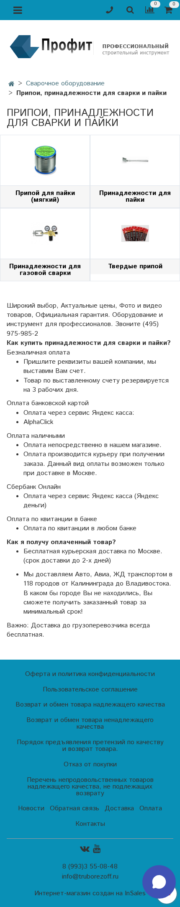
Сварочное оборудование (65, 83)
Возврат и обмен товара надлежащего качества (90, 704)
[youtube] (96, 849)
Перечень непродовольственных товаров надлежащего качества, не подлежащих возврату (90, 786)
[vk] (85, 849)
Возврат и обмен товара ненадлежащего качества (90, 723)
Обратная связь (74, 808)
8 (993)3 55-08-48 (90, 866)
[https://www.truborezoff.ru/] (90, 46)
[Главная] (11, 84)
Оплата (150, 808)
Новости (31, 808)
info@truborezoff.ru (90, 876)
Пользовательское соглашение (90, 689)
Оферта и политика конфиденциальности (90, 674)
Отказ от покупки (90, 764)
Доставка (119, 808)
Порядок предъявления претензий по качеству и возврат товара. (90, 745)
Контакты (90, 824)
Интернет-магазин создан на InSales (90, 893)
